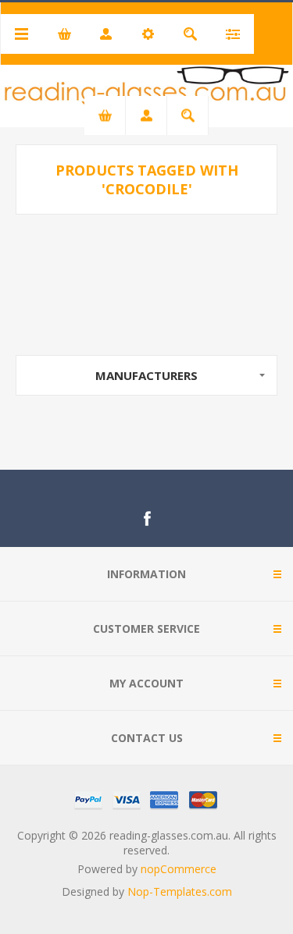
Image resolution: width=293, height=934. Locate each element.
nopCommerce (178, 868)
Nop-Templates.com (179, 891)
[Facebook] (146, 518)
